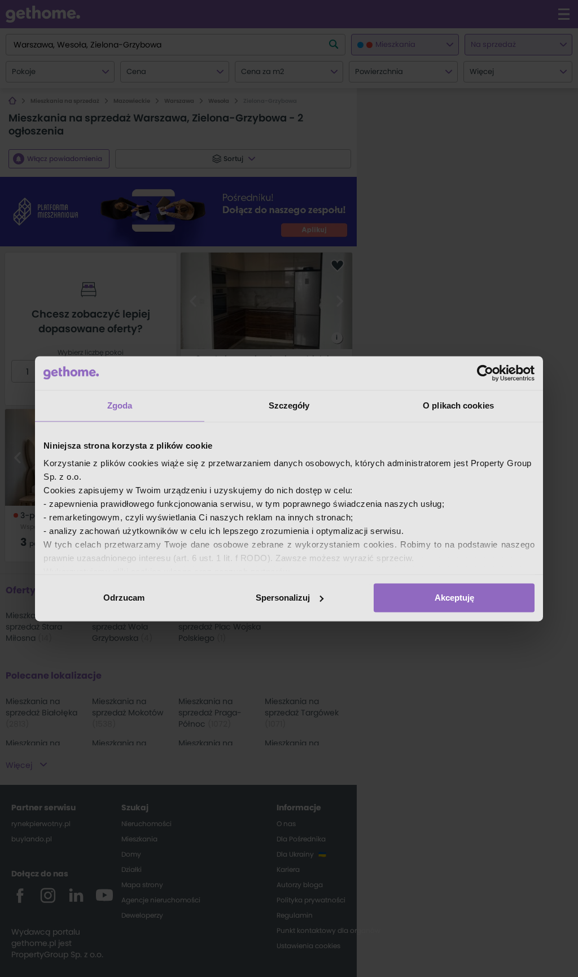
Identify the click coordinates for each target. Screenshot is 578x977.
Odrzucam (123, 597)
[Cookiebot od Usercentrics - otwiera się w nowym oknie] (485, 372)
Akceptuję (454, 597)
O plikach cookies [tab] (458, 405)
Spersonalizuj (283, 597)
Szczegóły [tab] (289, 405)
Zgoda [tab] (120, 405)
